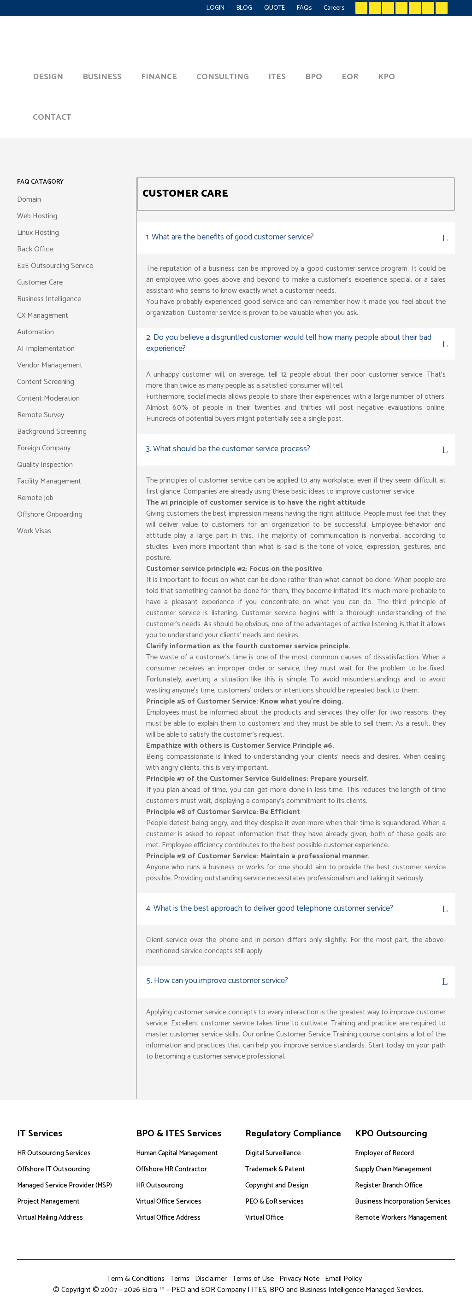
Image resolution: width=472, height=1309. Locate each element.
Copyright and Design (276, 1185)
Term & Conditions (136, 1279)
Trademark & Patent (275, 1169)
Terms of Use (253, 1279)
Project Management (48, 1201)
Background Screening (52, 431)
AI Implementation (46, 349)
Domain (29, 199)
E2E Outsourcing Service (55, 266)
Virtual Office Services (168, 1201)
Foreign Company (44, 448)
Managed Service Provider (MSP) (64, 1185)
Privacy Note (299, 1279)
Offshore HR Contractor (171, 1169)
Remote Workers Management (401, 1217)
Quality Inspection (45, 465)
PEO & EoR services (274, 1201)
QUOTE (274, 8)
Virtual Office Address (168, 1217)
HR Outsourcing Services (54, 1153)
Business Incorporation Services (403, 1201)
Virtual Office (264, 1217)
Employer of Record (384, 1153)
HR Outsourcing (159, 1185)
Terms (179, 1279)
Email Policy (343, 1279)
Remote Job (35, 498)
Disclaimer (211, 1279)
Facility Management (49, 481)
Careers (334, 8)
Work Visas (34, 531)
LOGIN (215, 8)
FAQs (304, 8)
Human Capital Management (177, 1153)
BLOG (244, 8)
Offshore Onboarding (50, 514)
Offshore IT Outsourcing (53, 1169)
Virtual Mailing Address (50, 1217)
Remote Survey (40, 415)
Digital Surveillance (273, 1153)
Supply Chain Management (393, 1169)
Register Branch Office (389, 1185)
